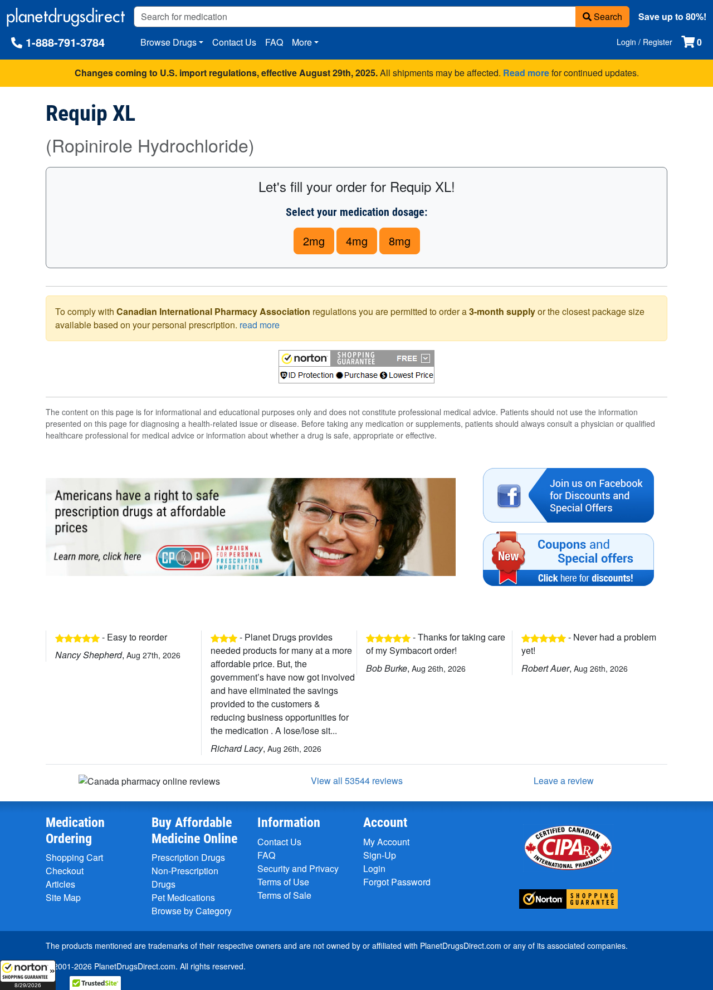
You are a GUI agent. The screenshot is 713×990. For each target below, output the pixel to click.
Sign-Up (379, 855)
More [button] (302, 42)
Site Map (63, 897)
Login (374, 868)
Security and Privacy (298, 868)
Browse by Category (192, 910)
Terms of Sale (284, 895)
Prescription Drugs (188, 857)
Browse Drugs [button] (168, 42)
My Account (386, 841)
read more (260, 324)
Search (607, 16)
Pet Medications (183, 897)
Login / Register (644, 41)
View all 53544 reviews (357, 780)
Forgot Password (397, 881)
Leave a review (564, 780)
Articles (60, 884)
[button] (28, 975)
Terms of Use (283, 881)
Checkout (65, 870)
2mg (314, 241)
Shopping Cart (74, 857)
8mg (400, 241)
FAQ (274, 42)
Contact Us (234, 42)
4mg (357, 241)
